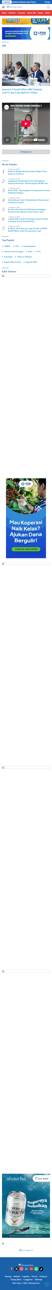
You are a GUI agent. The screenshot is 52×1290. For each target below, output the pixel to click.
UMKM (7, 246)
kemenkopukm (29, 246)
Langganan (28, 1280)
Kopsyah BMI (31, 262)
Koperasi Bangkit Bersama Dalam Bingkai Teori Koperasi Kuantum (27, 172)
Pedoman (43, 1276)
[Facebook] (11, 1269)
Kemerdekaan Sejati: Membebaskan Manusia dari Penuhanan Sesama (28, 201)
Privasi (34, 1276)
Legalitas (25, 1276)
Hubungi (38, 1280)
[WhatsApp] (36, 1269)
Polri (30, 252)
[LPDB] (26, 518)
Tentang (8, 1276)
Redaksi (17, 1276)
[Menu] (4, 7)
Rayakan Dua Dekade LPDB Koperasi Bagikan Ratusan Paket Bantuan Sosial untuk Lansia (27, 210)
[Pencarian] (48, 7)
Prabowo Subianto (24, 257)
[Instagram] (21, 1269)
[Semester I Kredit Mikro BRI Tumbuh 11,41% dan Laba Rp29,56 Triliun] (26, 70)
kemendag (8, 257)
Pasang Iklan (16, 1280)
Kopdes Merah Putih (12, 262)
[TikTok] (41, 1269)
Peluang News (34, 1283)
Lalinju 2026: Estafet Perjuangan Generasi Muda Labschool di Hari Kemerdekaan (28, 220)
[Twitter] (16, 1269)
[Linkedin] (26, 1269)
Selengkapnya (26, 152)
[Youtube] (31, 1269)
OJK (17, 246)
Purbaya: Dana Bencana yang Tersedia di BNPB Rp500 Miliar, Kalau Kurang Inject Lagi (27, 230)
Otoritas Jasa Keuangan (13, 252)
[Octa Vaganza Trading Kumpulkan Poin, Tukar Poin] (26, 1250)
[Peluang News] (14, 7)
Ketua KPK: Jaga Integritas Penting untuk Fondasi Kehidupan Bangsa (29, 191)
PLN (39, 252)
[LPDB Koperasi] (26, 33)
